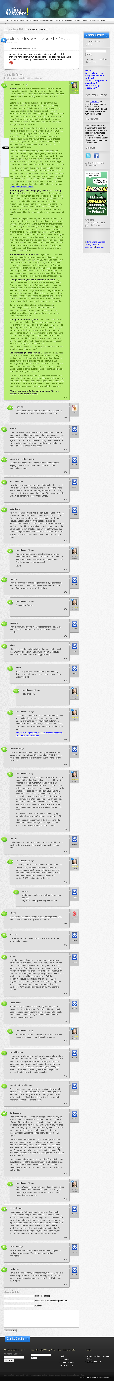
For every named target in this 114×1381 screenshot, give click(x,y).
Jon (11, 429)
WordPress (107, 1377)
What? (28, 20)
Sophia (18, 407)
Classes (85, 20)
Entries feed (64, 1359)
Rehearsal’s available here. (22, 187)
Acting (35, 20)
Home (7, 20)
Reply (65, 397)
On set (33, 48)
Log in (62, 1356)
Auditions (59, 20)
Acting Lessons (90, 247)
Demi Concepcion (15, 749)
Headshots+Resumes (97, 20)
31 (4, 40)
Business (68, 20)
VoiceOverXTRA (94, 1362)
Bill (11, 645)
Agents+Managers (47, 20)
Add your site (100, 247)
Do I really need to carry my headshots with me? (94, 75)
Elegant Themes (91, 1377)
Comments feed (66, 1362)
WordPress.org (66, 1365)
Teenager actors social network (20, 459)
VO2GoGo (94, 101)
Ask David (14, 20)
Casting (77, 20)
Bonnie (12, 623)
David (22, 20)
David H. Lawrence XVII (17, 85)
